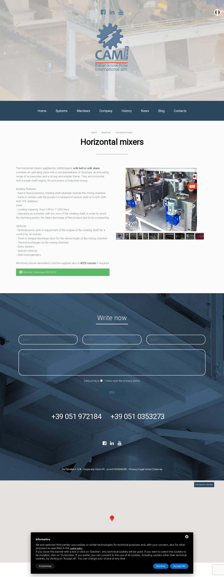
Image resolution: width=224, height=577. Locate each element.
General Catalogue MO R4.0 (39, 272)
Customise (45, 566)
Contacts (180, 111)
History (127, 111)
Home (42, 111)
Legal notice (145, 469)
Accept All (179, 566)
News (145, 111)
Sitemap (157, 469)
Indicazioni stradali (204, 485)
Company (105, 111)
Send (112, 392)
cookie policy (76, 548)
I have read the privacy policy (122, 380)
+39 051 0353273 (137, 416)
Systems (62, 111)
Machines (83, 111)
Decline (160, 566)
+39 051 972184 (76, 416)
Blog (161, 111)
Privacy (133, 469)
